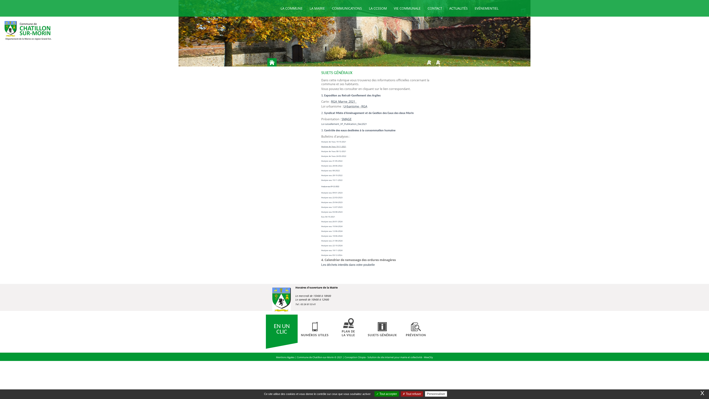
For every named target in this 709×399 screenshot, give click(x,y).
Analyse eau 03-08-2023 (331, 212)
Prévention (416, 335)
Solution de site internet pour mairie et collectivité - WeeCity (400, 357)
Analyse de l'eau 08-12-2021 (333, 151)
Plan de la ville (348, 333)
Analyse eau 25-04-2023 (331, 202)
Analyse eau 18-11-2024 (331, 250)
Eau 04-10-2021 (328, 216)
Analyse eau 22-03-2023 (331, 197)
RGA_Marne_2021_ (344, 102)
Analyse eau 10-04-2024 (331, 226)
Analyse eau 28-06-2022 (331, 165)
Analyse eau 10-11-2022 (331, 180)
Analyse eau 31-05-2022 (331, 161)
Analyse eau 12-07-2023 (331, 207)
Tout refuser (413, 393)
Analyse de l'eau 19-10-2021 (333, 141)
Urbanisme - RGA (355, 106)
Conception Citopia (355, 357)
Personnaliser (436, 393)
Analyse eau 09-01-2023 (331, 192)
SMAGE (347, 119)
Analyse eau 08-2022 (330, 170)
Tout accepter (388, 393)
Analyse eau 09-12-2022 (330, 187)
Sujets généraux (382, 335)
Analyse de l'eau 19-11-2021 (333, 146)
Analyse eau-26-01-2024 (331, 221)
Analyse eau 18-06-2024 (331, 236)
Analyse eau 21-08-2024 (331, 240)
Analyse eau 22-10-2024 (331, 245)
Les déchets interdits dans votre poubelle (348, 264)
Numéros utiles (315, 335)
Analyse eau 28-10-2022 (331, 175)
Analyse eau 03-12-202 (331, 255)
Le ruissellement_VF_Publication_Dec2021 (344, 124)
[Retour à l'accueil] (272, 62)
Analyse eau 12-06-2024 (331, 231)
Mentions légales (285, 357)
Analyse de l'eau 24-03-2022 (333, 156)
